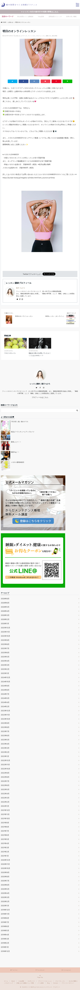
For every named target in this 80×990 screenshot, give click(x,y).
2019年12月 (5, 910)
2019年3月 (5, 939)
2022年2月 (5, 802)
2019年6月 (5, 926)
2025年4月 (5, 661)
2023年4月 (5, 744)
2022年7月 (5, 781)
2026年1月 (5, 623)
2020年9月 (5, 872)
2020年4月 (5, 893)
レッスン (42, 36)
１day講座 (21, 981)
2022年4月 (5, 794)
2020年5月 (5, 889)
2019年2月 (5, 943)
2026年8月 (5, 599)
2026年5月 (5, 607)
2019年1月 (5, 947)
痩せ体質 (54, 36)
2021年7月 (5, 831)
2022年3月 (5, 798)
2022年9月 (5, 773)
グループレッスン (60, 981)
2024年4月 (5, 702)
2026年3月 (5, 615)
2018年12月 (5, 951)
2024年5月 (5, 698)
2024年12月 (5, 677)
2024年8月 (5, 690)
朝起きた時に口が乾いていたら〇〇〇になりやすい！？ (40, 354)
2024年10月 (5, 682)
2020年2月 (5, 901)
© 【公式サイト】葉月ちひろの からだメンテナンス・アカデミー (40, 987)
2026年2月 (5, 619)
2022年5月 (5, 789)
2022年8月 (5, 777)
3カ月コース (31, 981)
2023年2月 (5, 752)
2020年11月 (5, 864)
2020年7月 (5, 881)
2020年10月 (5, 868)
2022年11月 (5, 765)
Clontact (55, 983)
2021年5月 (5, 839)
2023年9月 (5, 723)
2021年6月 (5, 835)
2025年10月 (5, 636)
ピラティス (24, 36)
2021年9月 (5, 823)
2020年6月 (5, 885)
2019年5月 (5, 930)
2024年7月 (5, 694)
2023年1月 (5, 756)
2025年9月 (5, 640)
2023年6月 (5, 735)
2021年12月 (5, 810)
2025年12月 (5, 628)
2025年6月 (5, 652)
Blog (48, 983)
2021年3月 (5, 847)
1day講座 (41, 16)
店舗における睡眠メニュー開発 (25, 983)
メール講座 (40, 983)
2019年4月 (5, 935)
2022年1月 (5, 806)
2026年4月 (5, 611)
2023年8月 (5, 727)
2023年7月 (5, 731)
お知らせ (17, 36)
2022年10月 (5, 769)
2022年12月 (5, 760)
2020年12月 (5, 860)
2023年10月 (5, 719)
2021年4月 (5, 843)
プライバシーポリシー (68, 983)
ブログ (38, 36)
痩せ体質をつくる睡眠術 (25, 16)
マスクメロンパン (10, 353)
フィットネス (31, 36)
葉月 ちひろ (20, 288)
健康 (47, 36)
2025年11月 (5, 632)
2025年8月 (5, 644)
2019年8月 (5, 918)
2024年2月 (5, 706)
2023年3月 (5, 748)
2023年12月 (5, 711)
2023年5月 (5, 740)
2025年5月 (5, 657)
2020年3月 (5, 897)
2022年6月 (5, 785)
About (13, 981)
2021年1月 (5, 856)
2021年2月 (5, 852)
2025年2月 (5, 669)
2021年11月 (5, 814)
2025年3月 (5, 665)
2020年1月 (5, 906)
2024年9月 (5, 686)
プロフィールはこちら (40, 397)
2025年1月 (5, 673)
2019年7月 (5, 922)
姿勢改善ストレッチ (55, 16)
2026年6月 (5, 603)
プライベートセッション (45, 981)
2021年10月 (5, 818)
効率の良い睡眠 (71, 16)
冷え (50, 36)
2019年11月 (5, 914)
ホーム (6, 981)
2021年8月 (5, 827)
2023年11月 (5, 715)
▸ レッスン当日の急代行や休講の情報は (40, 12)
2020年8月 (5, 877)
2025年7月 (5, 648)
